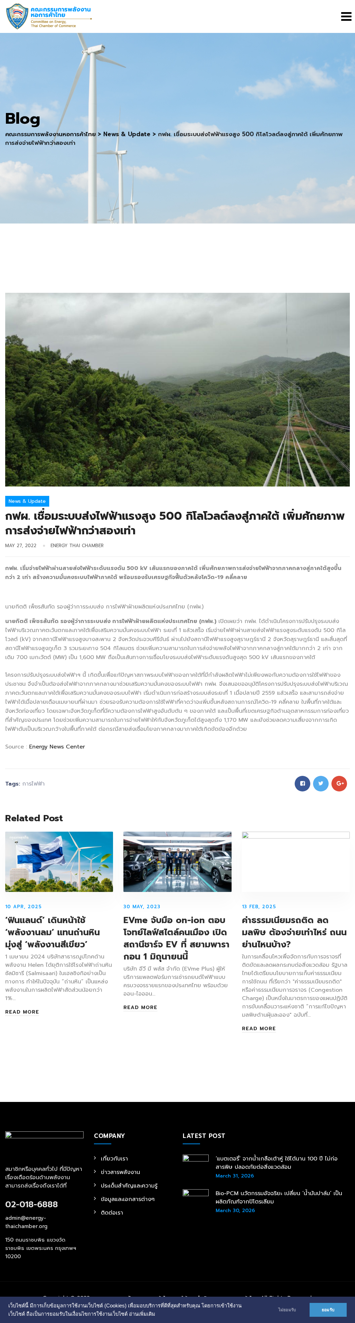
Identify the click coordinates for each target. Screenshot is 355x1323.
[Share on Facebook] (302, 783)
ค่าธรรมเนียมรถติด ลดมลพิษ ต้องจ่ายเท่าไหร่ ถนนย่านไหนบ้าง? (294, 932)
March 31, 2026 (235, 1176)
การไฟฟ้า (33, 784)
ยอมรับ (328, 1309)
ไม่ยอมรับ (287, 1309)
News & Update (27, 501)
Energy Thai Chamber (77, 545)
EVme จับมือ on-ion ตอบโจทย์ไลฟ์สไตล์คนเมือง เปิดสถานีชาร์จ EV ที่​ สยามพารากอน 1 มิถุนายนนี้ (176, 938)
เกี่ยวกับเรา (114, 1159)
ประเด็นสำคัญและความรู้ (129, 1186)
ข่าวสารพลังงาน (120, 1172)
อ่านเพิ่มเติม (142, 1314)
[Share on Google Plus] (339, 783)
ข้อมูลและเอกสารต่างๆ (128, 1199)
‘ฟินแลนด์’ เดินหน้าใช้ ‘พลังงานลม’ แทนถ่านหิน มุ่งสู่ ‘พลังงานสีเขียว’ (52, 932)
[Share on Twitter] (321, 783)
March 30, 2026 (235, 1210)
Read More (22, 1012)
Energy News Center (57, 747)
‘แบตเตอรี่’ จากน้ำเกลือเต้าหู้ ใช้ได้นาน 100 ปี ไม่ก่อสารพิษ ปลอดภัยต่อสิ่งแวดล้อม (277, 1163)
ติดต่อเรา (112, 1213)
